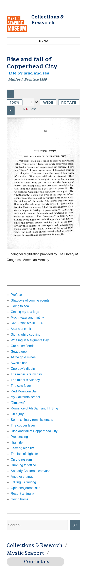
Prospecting (19, 436)
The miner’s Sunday (25, 380)
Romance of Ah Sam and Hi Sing (34, 408)
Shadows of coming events (30, 300)
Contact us (36, 562)
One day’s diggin (23, 368)
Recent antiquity (22, 493)
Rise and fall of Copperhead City (34, 431)
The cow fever (21, 385)
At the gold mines (23, 357)
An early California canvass (30, 471)
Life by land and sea (28, 73)
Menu (43, 40)
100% (14, 102)
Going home (19, 499)
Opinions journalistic (25, 488)
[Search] (75, 525)
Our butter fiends (22, 346)
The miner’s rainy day (26, 374)
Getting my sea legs (25, 311)
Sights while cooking (25, 334)
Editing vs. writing (23, 482)
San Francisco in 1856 (27, 323)
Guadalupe (19, 351)
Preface (16, 294)
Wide (48, 102)
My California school (25, 397)
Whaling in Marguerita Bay (30, 340)
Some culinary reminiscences (32, 419)
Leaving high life (22, 448)
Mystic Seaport (25, 553)
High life (17, 442)
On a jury (17, 414)
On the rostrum (21, 459)
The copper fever (23, 425)
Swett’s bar (19, 363)
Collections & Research (47, 20)
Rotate (68, 102)
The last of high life (24, 454)
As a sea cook (21, 329)
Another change (22, 476)
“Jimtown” (18, 402)
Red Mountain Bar (24, 391)
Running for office (23, 465)
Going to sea (20, 306)
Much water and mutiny (27, 317)
